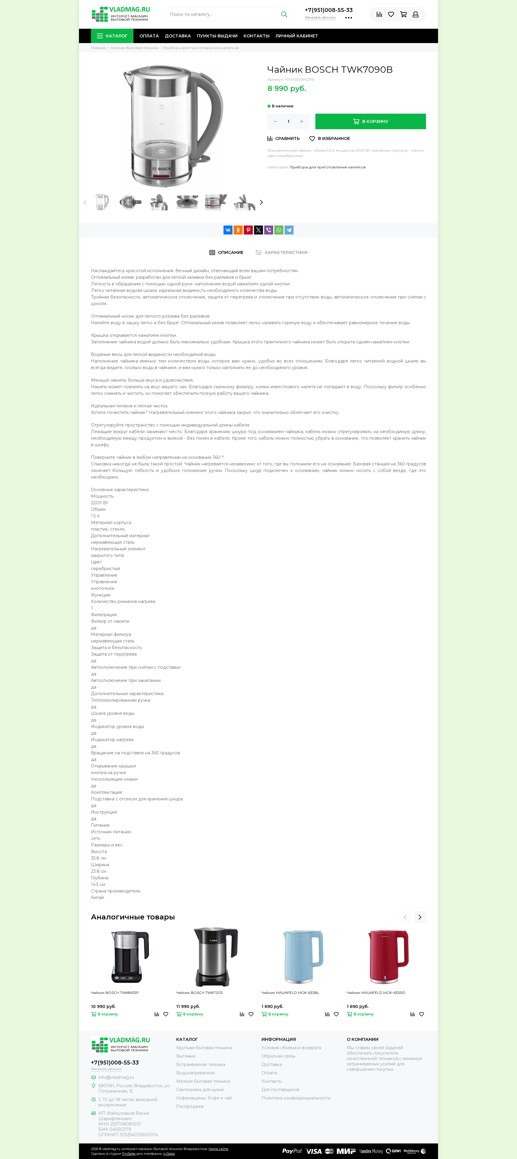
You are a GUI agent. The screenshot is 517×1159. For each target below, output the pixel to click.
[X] (258, 230)
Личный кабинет (297, 36)
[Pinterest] (248, 230)
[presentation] (85, 202)
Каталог (116, 36)
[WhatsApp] (278, 230)
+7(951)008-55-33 (329, 10)
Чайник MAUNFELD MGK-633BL (290, 992)
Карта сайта (218, 1149)
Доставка (178, 36)
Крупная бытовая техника (204, 1047)
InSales (169, 1154)
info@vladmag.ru (116, 1077)
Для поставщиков (280, 1089)
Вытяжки (185, 1056)
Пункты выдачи (217, 36)
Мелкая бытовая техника (203, 1081)
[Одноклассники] (238, 230)
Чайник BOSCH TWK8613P (115, 992)
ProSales (129, 1154)
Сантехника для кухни (200, 1089)
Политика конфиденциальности (296, 1098)
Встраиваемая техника (200, 1064)
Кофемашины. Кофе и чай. (204, 1098)
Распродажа (189, 1106)
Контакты (257, 36)
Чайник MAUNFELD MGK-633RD (376, 992)
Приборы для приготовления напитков (328, 167)
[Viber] (268, 230)
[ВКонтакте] (227, 230)
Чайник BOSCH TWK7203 (199, 992)
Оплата (149, 36)
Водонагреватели (195, 1073)
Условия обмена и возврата (291, 1047)
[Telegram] (289, 230)
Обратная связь (278, 1056)
